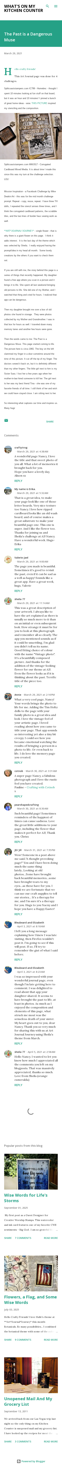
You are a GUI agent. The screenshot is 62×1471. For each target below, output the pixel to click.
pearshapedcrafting (26, 804)
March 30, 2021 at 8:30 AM (32, 808)
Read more (51, 1238)
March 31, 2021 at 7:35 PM (39, 850)
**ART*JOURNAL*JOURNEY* (19, 231)
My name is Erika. (25, 489)
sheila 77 (19, 599)
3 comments (23, 1441)
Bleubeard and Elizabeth (29, 922)
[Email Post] (6, 421)
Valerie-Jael (21, 557)
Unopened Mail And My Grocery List (28, 1401)
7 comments (23, 1238)
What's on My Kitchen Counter (23, 8)
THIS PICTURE (39, 103)
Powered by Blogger (33, 1461)
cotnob (18, 771)
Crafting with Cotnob (41, 787)
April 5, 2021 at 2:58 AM (41, 1052)
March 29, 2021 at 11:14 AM (33, 603)
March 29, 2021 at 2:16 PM (39, 694)
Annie (17, 694)
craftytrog (20, 447)
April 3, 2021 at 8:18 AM (31, 926)
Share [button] (50, 421)
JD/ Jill (18, 850)
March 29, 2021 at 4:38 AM (32, 451)
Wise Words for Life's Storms (26, 1197)
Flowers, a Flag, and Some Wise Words (30, 1299)
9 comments (23, 1339)
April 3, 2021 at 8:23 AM (31, 971)
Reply (18, 481)
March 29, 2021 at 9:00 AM (32, 561)
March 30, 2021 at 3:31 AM (41, 771)
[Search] (47, 6)
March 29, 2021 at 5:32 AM (32, 493)
